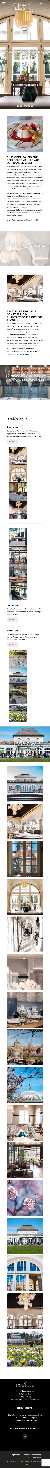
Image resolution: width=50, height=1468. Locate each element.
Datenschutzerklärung (32, 1455)
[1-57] (25, 821)
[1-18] (25, 1311)
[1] (25, 784)
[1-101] (25, 1236)
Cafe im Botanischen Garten (26, 1461)
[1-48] (25, 934)
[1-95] (25, 1085)
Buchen (12, 441)
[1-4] (25, 859)
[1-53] (25, 972)
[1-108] (25, 1273)
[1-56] (25, 1123)
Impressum (16, 1455)
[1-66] (25, 1047)
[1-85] (25, 1010)
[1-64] (25, 897)
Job (27, 1457)
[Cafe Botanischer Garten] (25, 1349)
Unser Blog (36, 1457)
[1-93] (25, 1198)
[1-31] (25, 1160)
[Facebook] (25, 1436)
